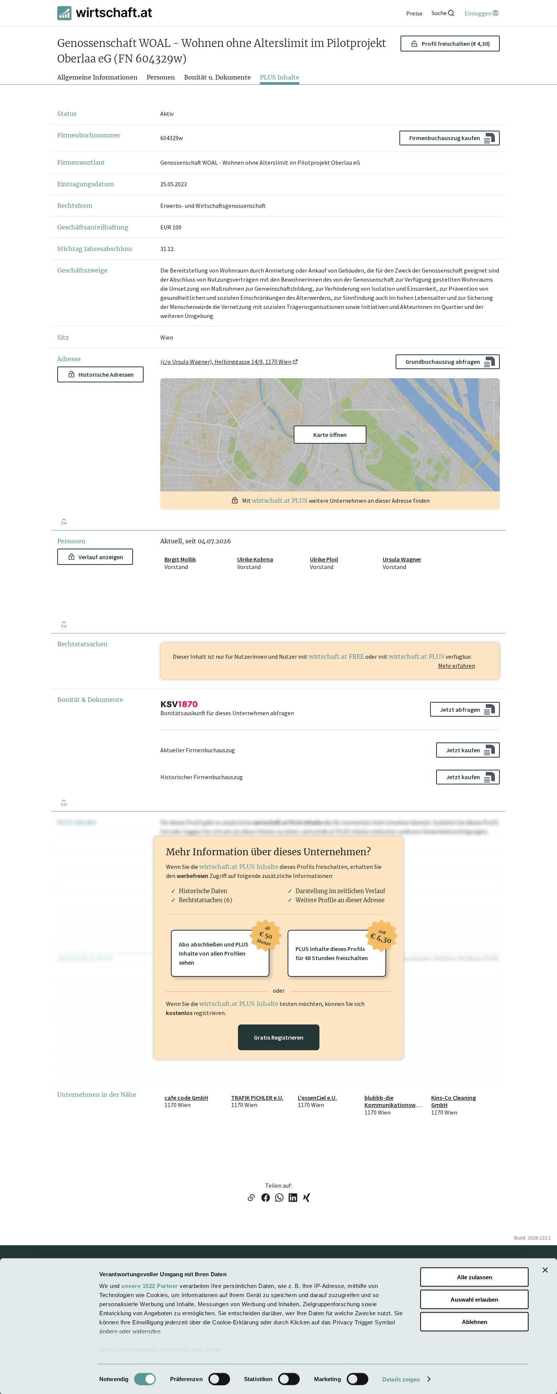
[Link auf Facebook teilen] (265, 1198)
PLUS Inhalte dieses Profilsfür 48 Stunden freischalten (341, 946)
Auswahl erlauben (474, 1299)
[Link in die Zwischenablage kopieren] (251, 1198)
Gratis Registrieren (279, 1037)
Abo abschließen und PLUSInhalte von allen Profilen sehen (224, 948)
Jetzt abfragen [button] (460, 709)
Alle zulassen (474, 1277)
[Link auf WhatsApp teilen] (279, 1198)
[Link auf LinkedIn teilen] (293, 1198)
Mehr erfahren (456, 665)
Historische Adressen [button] (106, 374)
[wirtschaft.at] (104, 13)
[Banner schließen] (545, 1270)
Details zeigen (401, 1379)
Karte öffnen (330, 434)
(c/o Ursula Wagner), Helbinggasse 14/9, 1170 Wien (225, 361)
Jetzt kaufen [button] (463, 750)
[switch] (219, 1379)
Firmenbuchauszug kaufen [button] (444, 138)
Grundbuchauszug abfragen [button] (442, 361)
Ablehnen (474, 1321)
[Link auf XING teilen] (306, 1198)
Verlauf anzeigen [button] (100, 557)
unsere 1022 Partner (149, 1286)
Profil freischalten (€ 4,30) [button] (456, 43)
